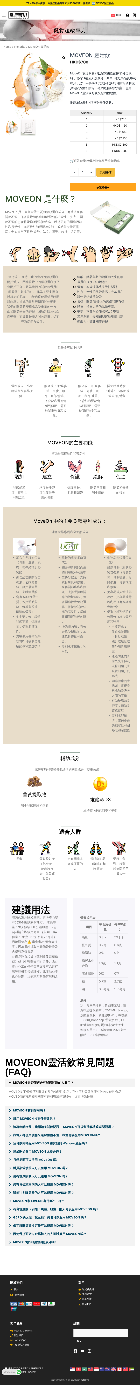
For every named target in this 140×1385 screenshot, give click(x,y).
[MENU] (4, 15)
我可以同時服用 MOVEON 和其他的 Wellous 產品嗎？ (50, 1143)
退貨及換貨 (88, 1289)
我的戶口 (87, 1304)
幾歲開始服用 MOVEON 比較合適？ (37, 1151)
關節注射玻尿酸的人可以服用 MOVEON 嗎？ (43, 1192)
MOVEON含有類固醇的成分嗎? (34, 1242)
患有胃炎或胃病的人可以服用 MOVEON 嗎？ (43, 1184)
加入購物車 (106, 172)
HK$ (118, 15)
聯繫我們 (18, 1335)
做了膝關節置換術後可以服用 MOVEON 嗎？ (43, 1225)
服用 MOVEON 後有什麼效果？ (34, 1118)
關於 (16, 1289)
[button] (123, 15)
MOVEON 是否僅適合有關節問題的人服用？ (43, 1082)
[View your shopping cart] (134, 15)
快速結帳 (55, 3)
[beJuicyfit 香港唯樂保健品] (18, 15)
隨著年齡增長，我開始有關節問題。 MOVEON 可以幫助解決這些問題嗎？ (63, 1127)
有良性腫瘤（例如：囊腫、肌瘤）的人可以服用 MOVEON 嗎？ (56, 1209)
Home (7, 46)
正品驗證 (87, 1298)
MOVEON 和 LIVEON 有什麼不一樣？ (39, 1201)
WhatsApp (20, 1340)
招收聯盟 (20, 1294)
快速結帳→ (103, 187)
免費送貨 (87, 1293)
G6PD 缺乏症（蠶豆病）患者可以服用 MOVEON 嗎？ (50, 1217)
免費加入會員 (22, 1344)
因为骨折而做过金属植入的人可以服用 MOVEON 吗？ (50, 1234)
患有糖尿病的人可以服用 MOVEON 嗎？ (40, 1176)
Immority (19, 46)
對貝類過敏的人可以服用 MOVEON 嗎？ (40, 1168)
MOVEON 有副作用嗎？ (29, 1110)
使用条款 (32, 1371)
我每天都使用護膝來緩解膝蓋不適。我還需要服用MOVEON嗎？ (57, 1135)
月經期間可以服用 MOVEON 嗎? (35, 1160)
